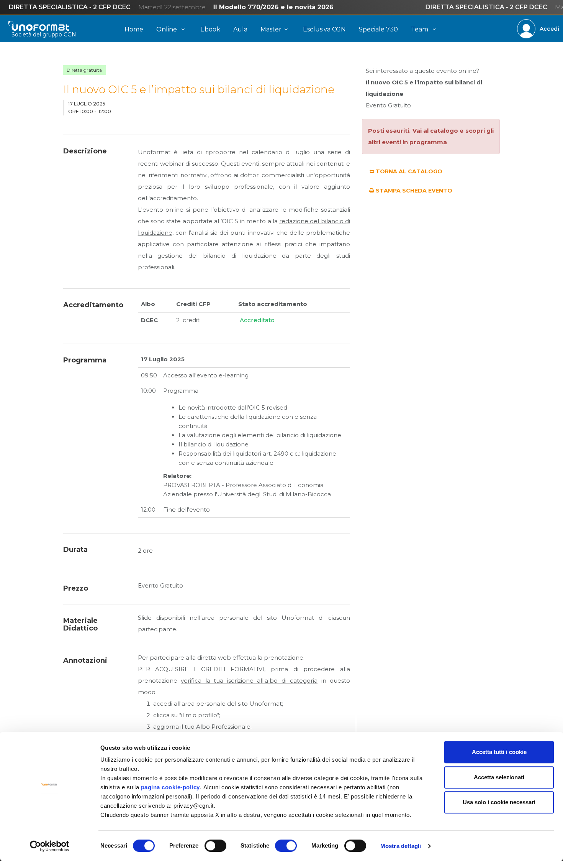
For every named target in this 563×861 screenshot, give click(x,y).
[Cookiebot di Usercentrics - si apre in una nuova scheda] (49, 846)
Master (271, 29)
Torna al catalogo (409, 171)
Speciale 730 (378, 29)
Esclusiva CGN (324, 29)
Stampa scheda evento (414, 190)
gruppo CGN (59, 34)
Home (133, 29)
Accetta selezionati (499, 777)
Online (167, 29)
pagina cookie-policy (170, 787)
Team (420, 29)
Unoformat (38, 25)
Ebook (210, 29)
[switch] (215, 846)
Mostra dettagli (400, 846)
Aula (240, 29)
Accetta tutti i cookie (499, 752)
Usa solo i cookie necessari (499, 802)
